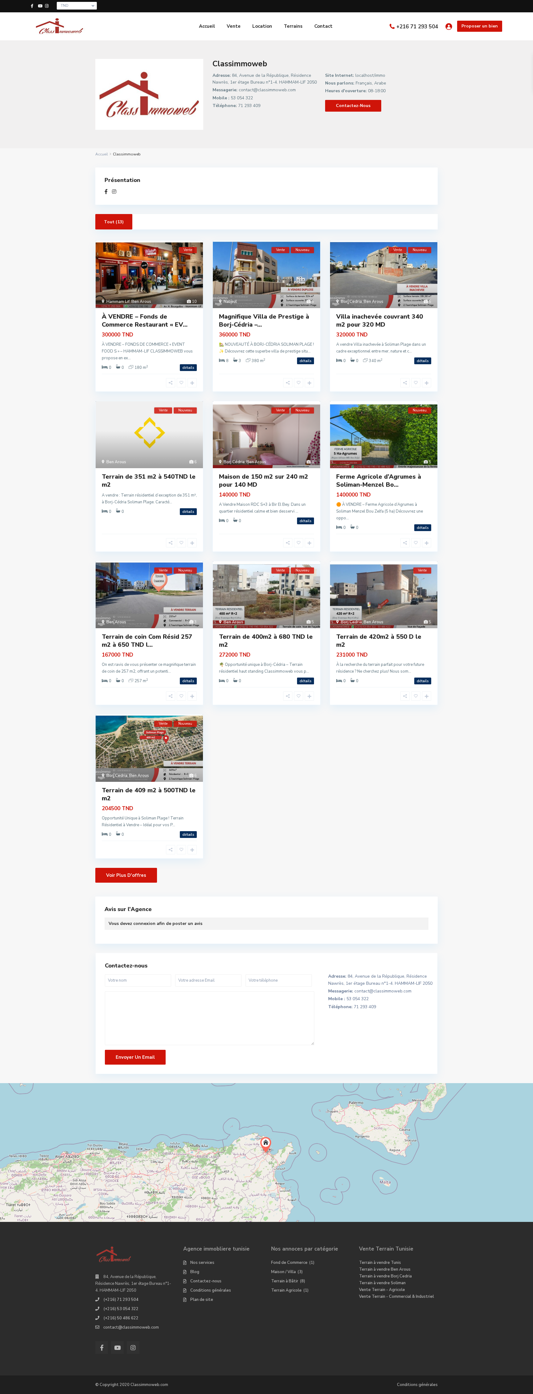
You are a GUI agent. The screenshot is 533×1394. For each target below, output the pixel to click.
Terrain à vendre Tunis (380, 1262)
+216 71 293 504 (417, 26)
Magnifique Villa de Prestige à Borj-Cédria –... (264, 320)
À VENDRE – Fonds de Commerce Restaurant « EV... (145, 320)
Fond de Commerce (289, 1262)
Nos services (202, 1262)
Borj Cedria (351, 301)
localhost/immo (370, 75)
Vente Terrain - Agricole (382, 1290)
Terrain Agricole (286, 1290)
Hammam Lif (118, 301)
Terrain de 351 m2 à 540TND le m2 (149, 480)
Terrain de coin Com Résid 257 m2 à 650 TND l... (147, 641)
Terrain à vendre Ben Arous (385, 1269)
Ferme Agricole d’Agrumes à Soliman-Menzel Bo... (378, 480)
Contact (323, 26)
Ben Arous (141, 301)
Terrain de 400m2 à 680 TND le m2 (266, 641)
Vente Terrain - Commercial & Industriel (396, 1296)
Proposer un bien (479, 26)
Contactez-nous (353, 106)
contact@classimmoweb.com (267, 90)
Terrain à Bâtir (284, 1281)
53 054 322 (242, 98)
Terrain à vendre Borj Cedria (385, 1276)
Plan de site (201, 1299)
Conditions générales (210, 1290)
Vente (234, 26)
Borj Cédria (234, 462)
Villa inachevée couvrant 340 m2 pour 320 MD (379, 320)
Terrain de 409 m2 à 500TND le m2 (149, 794)
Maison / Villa (283, 1272)
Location (262, 26)
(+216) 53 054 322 (120, 1309)
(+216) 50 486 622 (120, 1318)
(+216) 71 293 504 (120, 1299)
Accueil (207, 26)
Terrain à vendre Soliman (382, 1283)
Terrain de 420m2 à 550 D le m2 (378, 641)
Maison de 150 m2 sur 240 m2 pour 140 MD (263, 480)
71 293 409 (249, 106)
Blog (194, 1272)
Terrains (293, 26)
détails (188, 367)
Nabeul (230, 301)
